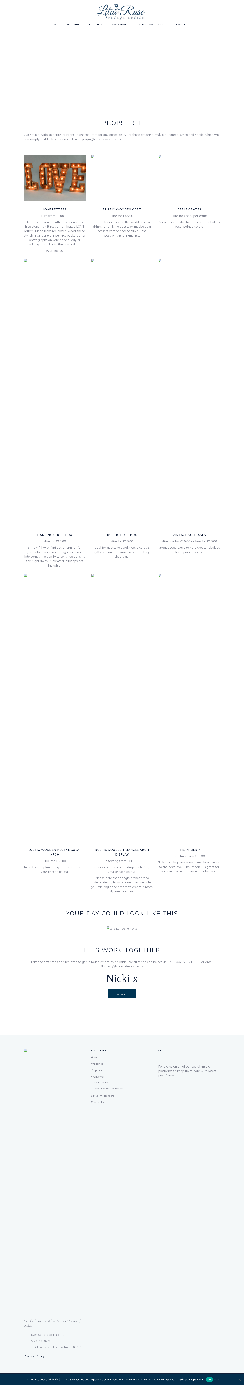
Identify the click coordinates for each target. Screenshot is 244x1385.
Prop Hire (96, 1070)
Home (94, 1057)
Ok (209, 1379)
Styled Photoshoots (102, 1095)
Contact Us (97, 1102)
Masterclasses (101, 1082)
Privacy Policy (34, 1356)
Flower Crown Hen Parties (108, 1088)
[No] (239, 1379)
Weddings (97, 1063)
